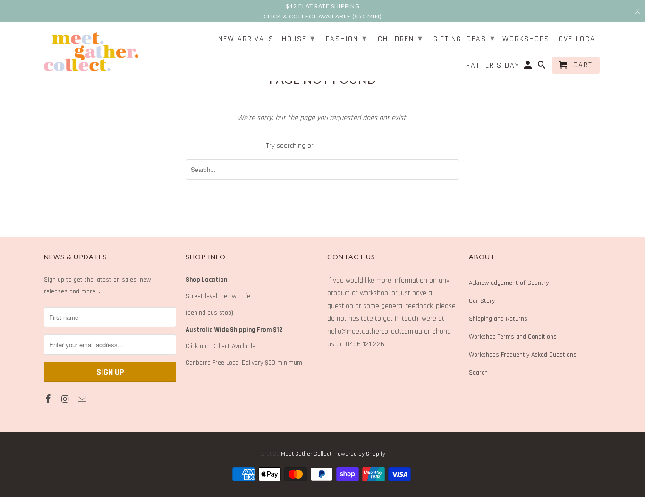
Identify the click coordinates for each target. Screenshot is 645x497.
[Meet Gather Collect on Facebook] (49, 399)
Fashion (346, 38)
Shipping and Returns (498, 319)
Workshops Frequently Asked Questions (523, 355)
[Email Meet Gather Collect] (83, 399)
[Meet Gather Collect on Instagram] (66, 399)
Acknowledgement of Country (509, 283)
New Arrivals (246, 39)
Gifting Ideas (464, 38)
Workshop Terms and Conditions (513, 337)
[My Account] (528, 67)
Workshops (526, 39)
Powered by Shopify (359, 454)
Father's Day (493, 65)
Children (400, 38)
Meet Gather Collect (306, 454)
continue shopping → (347, 145)
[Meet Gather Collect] (91, 50)
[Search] (542, 67)
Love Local (577, 39)
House (298, 38)
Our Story (482, 301)
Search (478, 372)
